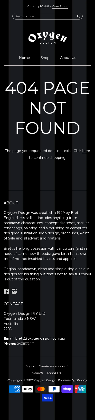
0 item (38, 6)
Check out (60, 6)
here (86, 151)
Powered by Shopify (72, 380)
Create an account (52, 366)
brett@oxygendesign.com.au (40, 338)
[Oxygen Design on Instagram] (14, 291)
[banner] (47, 38)
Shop (45, 58)
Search (37, 373)
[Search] (78, 16)
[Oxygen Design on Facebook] (6, 291)
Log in (30, 366)
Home (24, 58)
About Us (68, 58)
